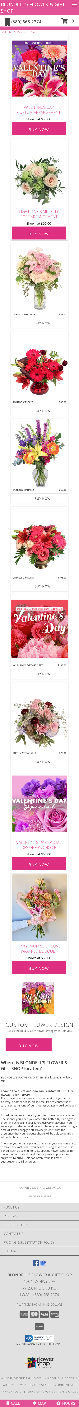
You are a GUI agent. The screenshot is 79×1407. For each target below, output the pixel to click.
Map (41, 1403)
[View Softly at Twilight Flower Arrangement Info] (39, 716)
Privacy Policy (12, 1391)
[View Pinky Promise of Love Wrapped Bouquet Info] (39, 908)
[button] (67, 22)
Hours (67, 1403)
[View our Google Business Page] (43, 1265)
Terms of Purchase (40, 1391)
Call (14, 1403)
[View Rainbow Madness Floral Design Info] (39, 453)
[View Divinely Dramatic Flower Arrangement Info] (39, 541)
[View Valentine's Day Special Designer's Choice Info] (39, 803)
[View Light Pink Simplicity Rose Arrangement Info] (39, 173)
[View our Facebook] (36, 1265)
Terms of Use (68, 1391)
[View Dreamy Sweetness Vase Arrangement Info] (39, 278)
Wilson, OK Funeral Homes (21, 1378)
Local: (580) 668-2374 (39, 1294)
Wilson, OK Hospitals (61, 1378)
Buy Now (39, 129)
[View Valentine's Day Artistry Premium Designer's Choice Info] (39, 628)
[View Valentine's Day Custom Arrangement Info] (39, 68)
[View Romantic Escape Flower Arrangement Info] (39, 365)
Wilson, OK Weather (18, 1385)
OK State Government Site (56, 1385)
